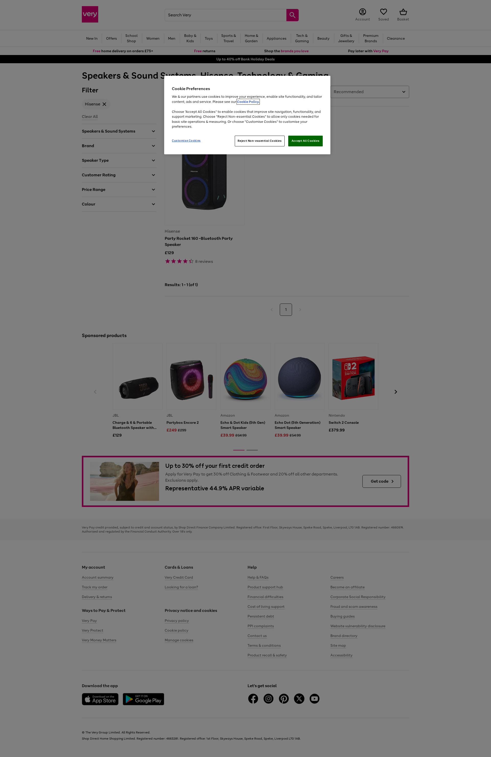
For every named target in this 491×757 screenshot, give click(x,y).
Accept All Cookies (305, 141)
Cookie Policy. (248, 101)
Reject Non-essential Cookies (260, 141)
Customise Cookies (186, 140)
